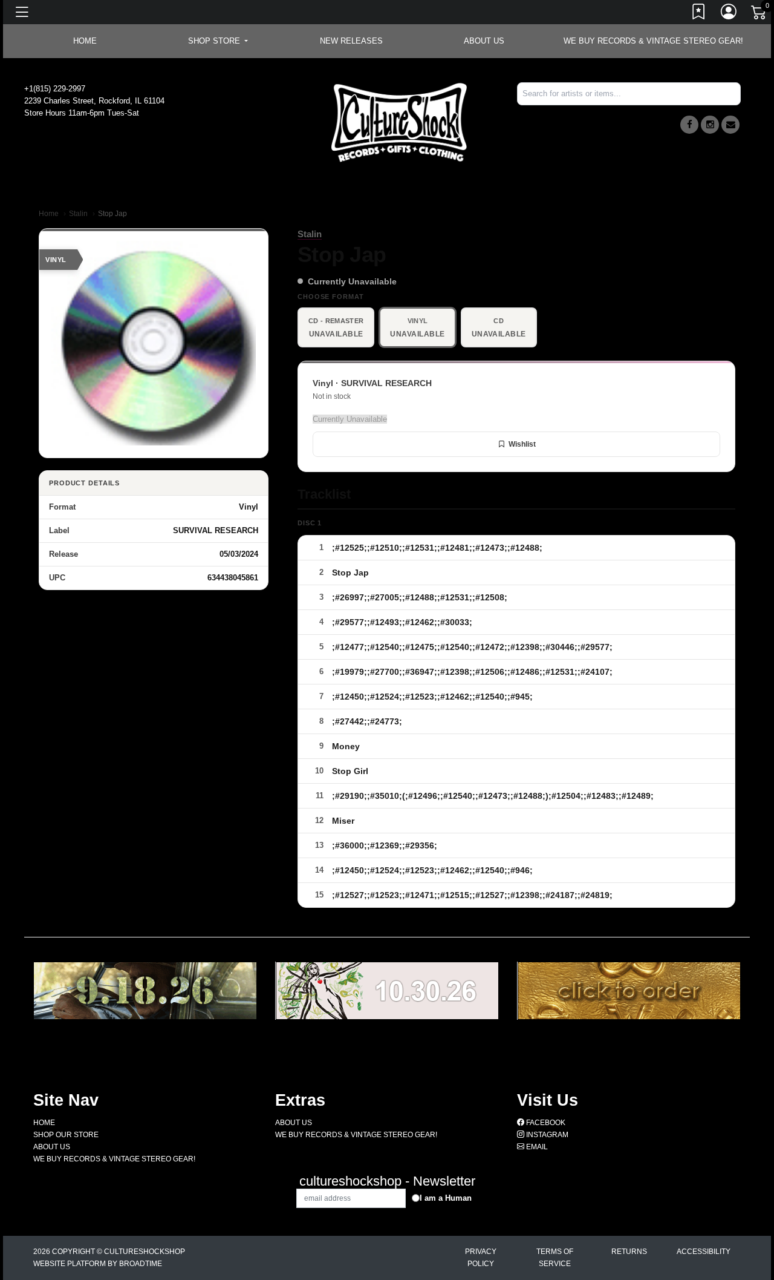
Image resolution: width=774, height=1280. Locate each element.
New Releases (351, 40)
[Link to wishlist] (699, 14)
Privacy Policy (480, 1257)
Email (536, 1147)
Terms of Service (554, 1257)
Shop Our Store (66, 1135)
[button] (218, 41)
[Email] (730, 124)
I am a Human (446, 1198)
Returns (629, 1251)
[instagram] (710, 124)
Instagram (546, 1135)
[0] (759, 14)
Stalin (78, 213)
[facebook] (689, 124)
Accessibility (703, 1251)
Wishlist (522, 444)
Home (49, 213)
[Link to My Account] (729, 14)
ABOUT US (484, 40)
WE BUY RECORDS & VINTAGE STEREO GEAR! (653, 40)
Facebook (544, 1122)
